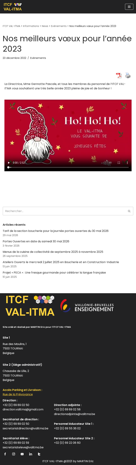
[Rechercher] (129, 211)
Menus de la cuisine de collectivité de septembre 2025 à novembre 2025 (53, 252)
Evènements (38, 58)
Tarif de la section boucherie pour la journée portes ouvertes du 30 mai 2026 (56, 231)
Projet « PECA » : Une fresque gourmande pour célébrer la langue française (54, 273)
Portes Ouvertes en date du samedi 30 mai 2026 (36, 241)
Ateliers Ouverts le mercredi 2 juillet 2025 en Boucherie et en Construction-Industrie (61, 262)
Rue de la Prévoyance (18, 394)
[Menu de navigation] (129, 7)
